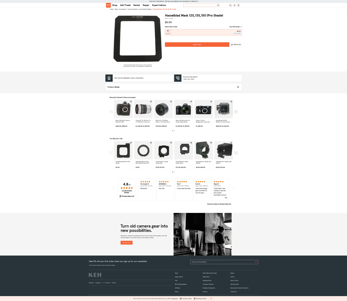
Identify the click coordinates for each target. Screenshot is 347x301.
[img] (126, 188)
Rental (136, 5)
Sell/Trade (125, 5)
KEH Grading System (181, 284)
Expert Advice (159, 5)
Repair (146, 5)
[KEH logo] (95, 275)
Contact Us (234, 291)
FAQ (176, 280)
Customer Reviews (208, 284)
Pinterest (107, 282)
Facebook (91, 282)
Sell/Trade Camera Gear (210, 273)
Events (232, 277)
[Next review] (234, 189)
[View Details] (123, 111)
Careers (205, 291)
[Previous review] (114, 189)
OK (211, 298)
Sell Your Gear (126, 242)
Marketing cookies (201, 298)
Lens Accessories (133, 9)
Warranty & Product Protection (239, 288)
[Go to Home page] (108, 5)
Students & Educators (209, 288)
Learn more (175, 298)
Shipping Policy (207, 280)
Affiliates (177, 288)
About (176, 291)
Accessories (122, 9)
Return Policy (234, 280)
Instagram (98, 282)
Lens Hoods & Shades (145, 9)
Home (111, 9)
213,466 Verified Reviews (127, 191)
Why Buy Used (235, 284)
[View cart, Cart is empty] (238, 5)
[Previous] (111, 111)
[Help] (230, 5)
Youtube (114, 282)
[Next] (236, 111)
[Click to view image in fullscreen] (138, 38)
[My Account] (234, 5)
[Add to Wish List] (131, 101)
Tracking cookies (187, 298)
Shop (114, 5)
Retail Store (206, 277)
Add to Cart (197, 44)
